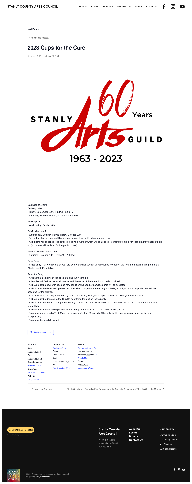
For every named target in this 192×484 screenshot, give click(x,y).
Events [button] (94, 6)
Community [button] (107, 6)
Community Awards (169, 439)
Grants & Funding (168, 435)
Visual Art (31, 372)
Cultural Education (168, 449)
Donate (138, 6)
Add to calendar (41, 332)
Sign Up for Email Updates (21, 430)
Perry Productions (43, 477)
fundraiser (40, 372)
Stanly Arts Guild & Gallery (89, 348)
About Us (83, 6)
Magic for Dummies (43, 389)
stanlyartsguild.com (35, 379)
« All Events (33, 29)
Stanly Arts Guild (34, 365)
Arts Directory (124, 6)
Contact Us (151, 6)
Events (133, 432)
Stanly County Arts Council (32, 6)
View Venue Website (86, 368)
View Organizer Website (62, 368)
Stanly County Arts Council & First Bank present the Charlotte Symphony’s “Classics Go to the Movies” (114, 389)
